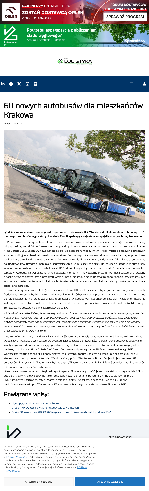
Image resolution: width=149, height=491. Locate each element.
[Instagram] (27, 84)
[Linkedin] (3, 84)
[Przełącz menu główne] (131, 84)
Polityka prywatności (119, 437)
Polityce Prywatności (17, 457)
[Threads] (35, 84)
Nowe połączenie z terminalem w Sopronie (37, 403)
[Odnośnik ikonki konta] (144, 84)
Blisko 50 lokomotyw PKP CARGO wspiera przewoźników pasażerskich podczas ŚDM (61, 412)
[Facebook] (11, 84)
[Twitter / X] (19, 84)
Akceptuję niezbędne (38, 481)
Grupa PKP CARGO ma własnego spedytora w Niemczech (45, 408)
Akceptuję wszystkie (110, 481)
